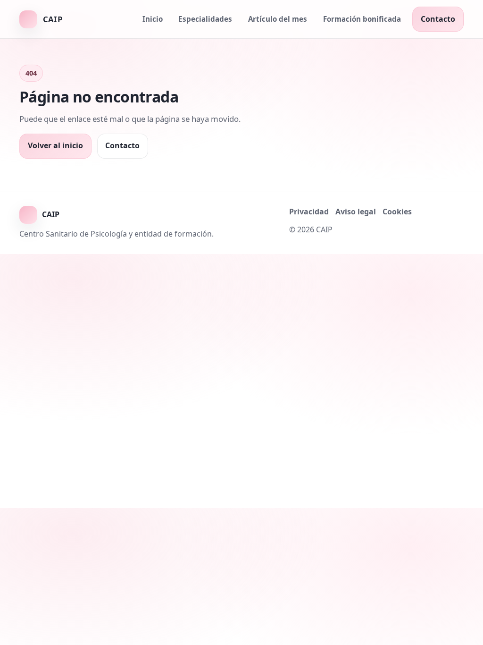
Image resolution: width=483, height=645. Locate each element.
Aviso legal (355, 211)
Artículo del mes (277, 19)
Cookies (397, 211)
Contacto (438, 19)
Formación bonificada (362, 19)
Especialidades (205, 19)
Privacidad (309, 211)
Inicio (152, 19)
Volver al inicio (55, 145)
